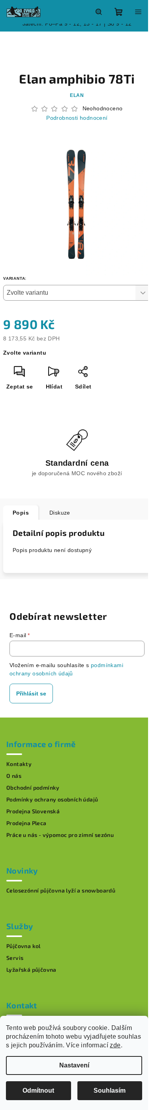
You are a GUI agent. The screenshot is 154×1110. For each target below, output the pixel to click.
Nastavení (74, 1065)
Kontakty (19, 764)
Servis (14, 958)
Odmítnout (38, 1090)
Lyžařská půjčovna (31, 969)
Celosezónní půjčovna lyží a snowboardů (60, 890)
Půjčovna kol (23, 946)
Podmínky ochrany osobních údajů (52, 799)
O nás (13, 776)
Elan (77, 95)
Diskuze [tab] (59, 512)
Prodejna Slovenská (33, 811)
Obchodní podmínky (33, 787)
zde (115, 1045)
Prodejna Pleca (26, 823)
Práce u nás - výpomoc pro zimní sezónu (60, 835)
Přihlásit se (31, 693)
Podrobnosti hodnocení (76, 118)
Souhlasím (110, 1090)
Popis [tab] (21, 512)
